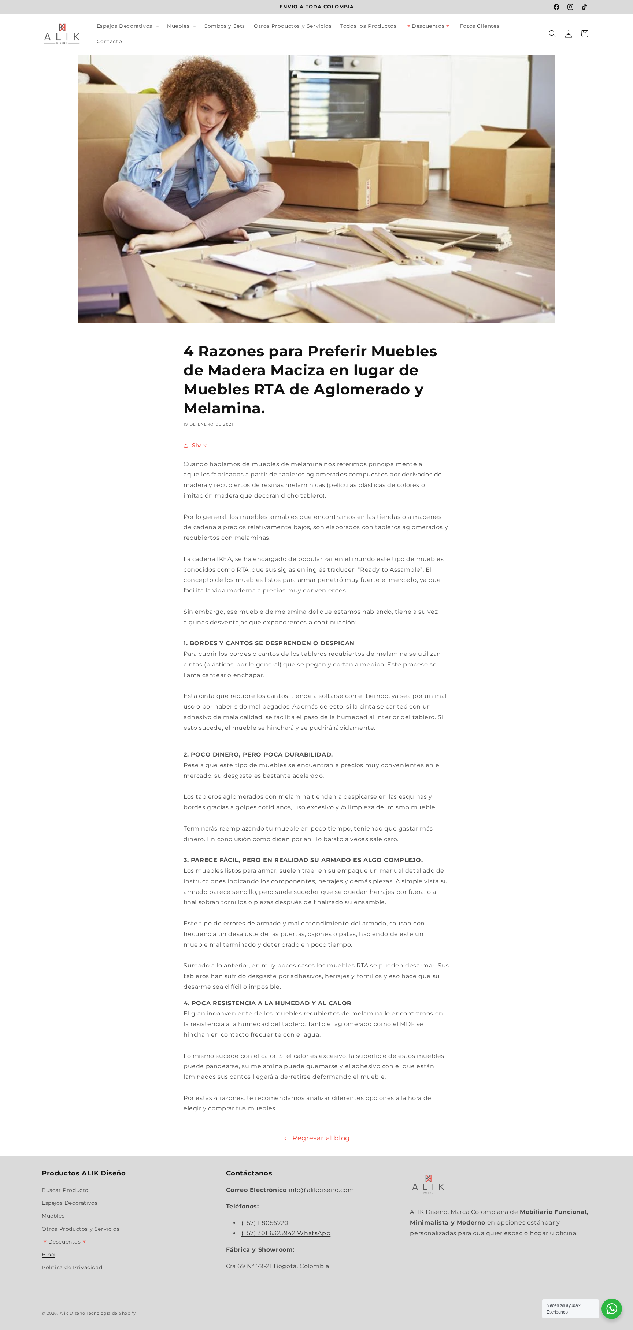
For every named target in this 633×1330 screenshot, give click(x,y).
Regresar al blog (321, 1138)
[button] (127, 26)
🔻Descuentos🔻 (64, 1241)
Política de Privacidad (72, 1267)
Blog (48, 1254)
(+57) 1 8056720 (265, 1222)
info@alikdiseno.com (321, 1189)
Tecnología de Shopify (111, 1313)
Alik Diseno (73, 1313)
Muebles (53, 1216)
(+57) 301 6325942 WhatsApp (286, 1233)
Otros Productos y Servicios (80, 1229)
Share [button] (200, 445)
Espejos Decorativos (69, 1203)
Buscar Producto (65, 1190)
